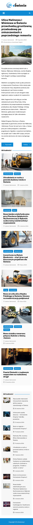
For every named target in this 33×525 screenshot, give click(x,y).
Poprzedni (8, 145)
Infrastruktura (7, 42)
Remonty (17, 173)
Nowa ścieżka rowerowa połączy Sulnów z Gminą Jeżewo (14, 335)
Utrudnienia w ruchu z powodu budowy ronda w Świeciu (14, 179)
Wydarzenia (18, 251)
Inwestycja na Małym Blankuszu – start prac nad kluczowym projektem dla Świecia (15, 258)
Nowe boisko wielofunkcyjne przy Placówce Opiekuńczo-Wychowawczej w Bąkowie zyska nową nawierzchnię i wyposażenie (16, 218)
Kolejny (26, 145)
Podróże (6, 329)
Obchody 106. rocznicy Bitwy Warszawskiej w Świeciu (20, 438)
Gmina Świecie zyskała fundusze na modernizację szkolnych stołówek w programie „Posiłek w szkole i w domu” (21, 463)
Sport (14, 210)
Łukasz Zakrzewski (8, 40)
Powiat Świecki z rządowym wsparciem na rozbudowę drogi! (16, 374)
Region (21, 42)
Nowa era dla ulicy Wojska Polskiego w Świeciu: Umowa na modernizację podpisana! (16, 296)
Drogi (5, 290)
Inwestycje (15, 42)
